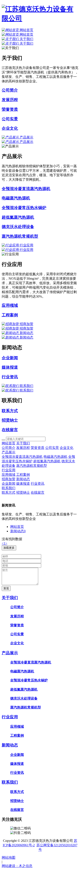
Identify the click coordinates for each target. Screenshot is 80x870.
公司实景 (52, 448)
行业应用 (8, 470)
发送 (6, 588)
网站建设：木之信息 (17, 866)
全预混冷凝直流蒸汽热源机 (22, 456)
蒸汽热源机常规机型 (31, 465)
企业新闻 (8, 483)
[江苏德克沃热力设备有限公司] (40, 18)
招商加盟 (8, 479)
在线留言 (37, 492)
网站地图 (8, 857)
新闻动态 (23, 479)
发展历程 (23, 448)
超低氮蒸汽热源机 (47, 461)
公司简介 (8, 448)
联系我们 (8, 488)
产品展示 (8, 452)
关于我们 (23, 443)
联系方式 (8, 492)
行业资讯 (37, 483)
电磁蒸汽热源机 (55, 456)
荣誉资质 (37, 448)
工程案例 (23, 474)
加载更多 (9, 547)
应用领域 (8, 474)
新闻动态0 (18, 531)
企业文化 (66, 448)
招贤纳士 (23, 492)
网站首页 (8, 443)
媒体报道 (23, 483)
